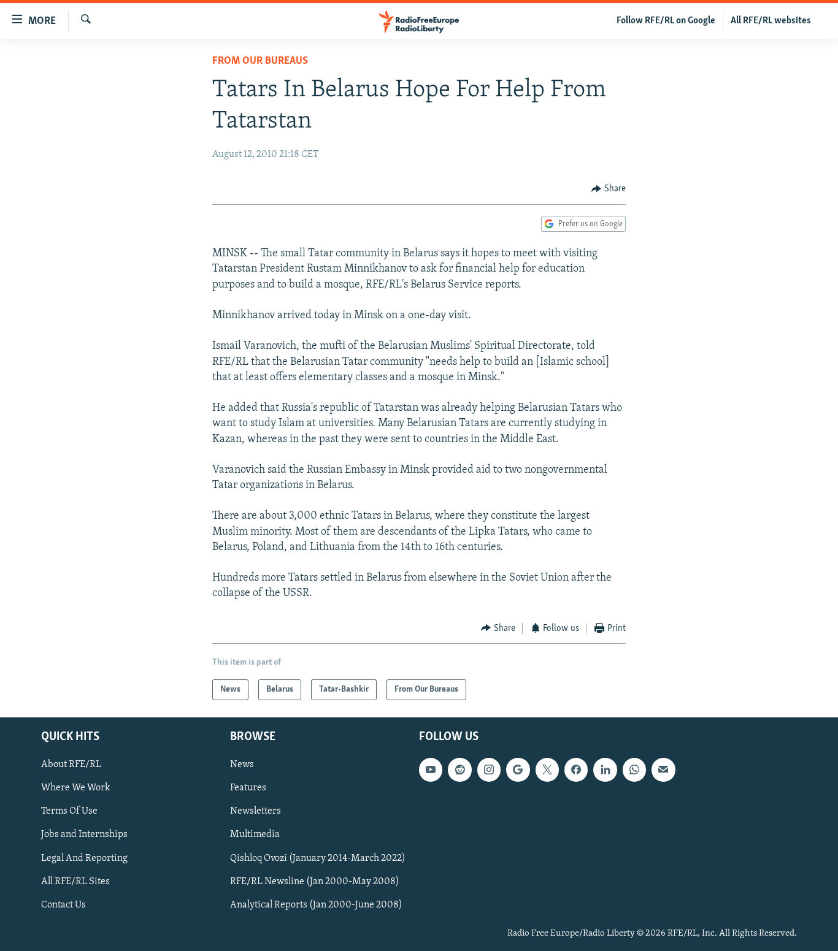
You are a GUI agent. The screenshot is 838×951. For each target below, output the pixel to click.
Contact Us (63, 905)
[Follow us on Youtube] (430, 769)
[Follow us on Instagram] (489, 769)
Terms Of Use (69, 812)
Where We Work (75, 788)
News (242, 765)
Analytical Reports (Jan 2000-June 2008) (316, 905)
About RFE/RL (71, 765)
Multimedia (255, 835)
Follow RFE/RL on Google (666, 21)
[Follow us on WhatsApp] (634, 769)
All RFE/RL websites (771, 21)
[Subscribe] (663, 769)
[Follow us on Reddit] (459, 769)
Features (248, 788)
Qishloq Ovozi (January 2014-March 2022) (318, 858)
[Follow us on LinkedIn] (605, 769)
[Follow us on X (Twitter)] (547, 769)
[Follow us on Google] (517, 769)
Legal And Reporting (84, 858)
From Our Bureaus (260, 61)
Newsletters (255, 812)
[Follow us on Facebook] (576, 769)
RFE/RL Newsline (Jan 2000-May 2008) (314, 882)
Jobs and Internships (84, 835)
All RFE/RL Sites (75, 882)
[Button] (608, 189)
